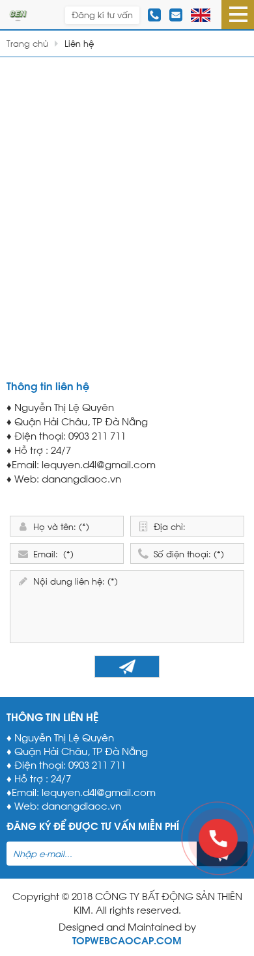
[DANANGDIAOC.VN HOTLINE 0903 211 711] (18, 13)
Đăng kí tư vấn (102, 14)
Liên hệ (79, 43)
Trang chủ (27, 43)
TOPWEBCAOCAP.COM (127, 939)
